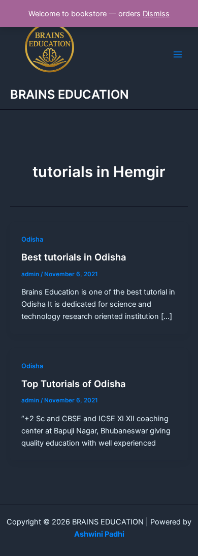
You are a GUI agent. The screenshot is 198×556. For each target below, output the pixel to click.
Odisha (32, 239)
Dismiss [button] (156, 13)
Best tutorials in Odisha (73, 256)
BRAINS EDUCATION (69, 94)
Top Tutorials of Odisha (73, 383)
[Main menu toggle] (178, 54)
